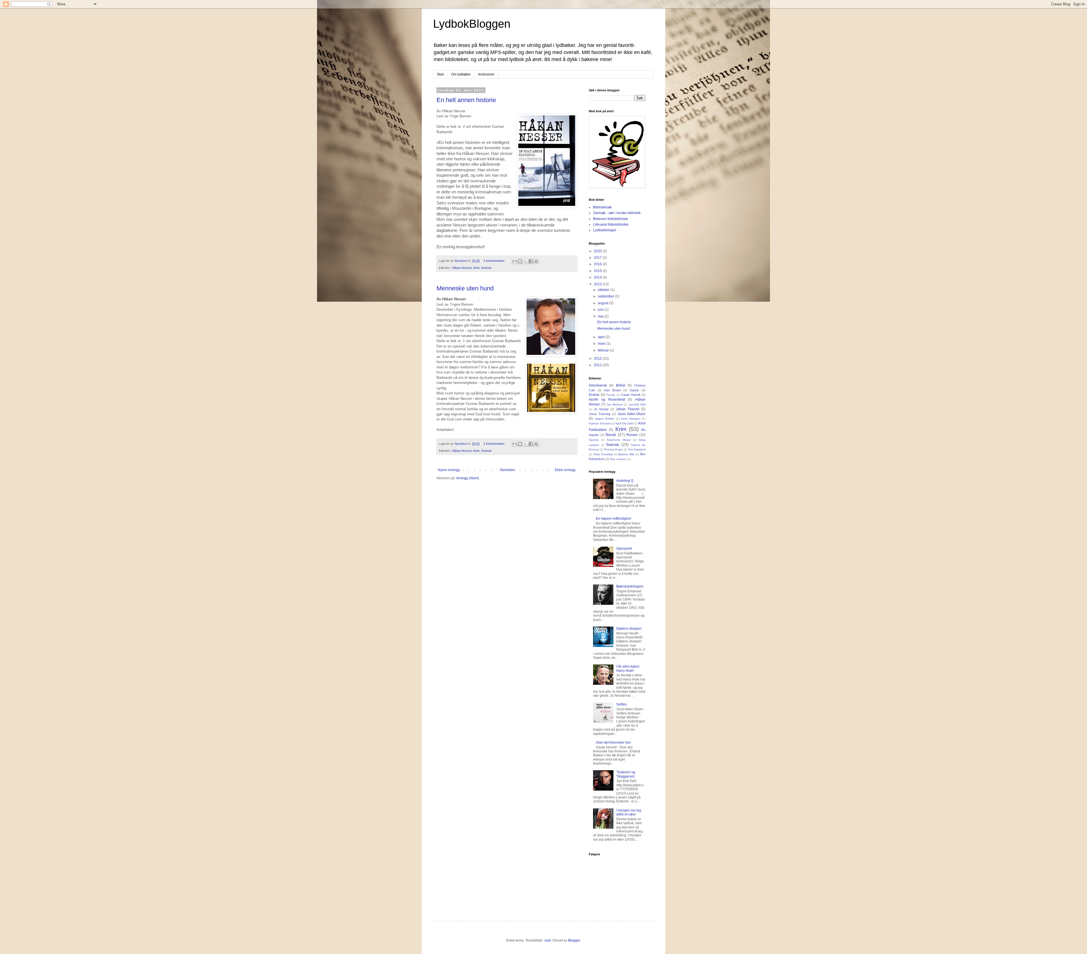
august (603, 303)
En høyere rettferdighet (613, 519)
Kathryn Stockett (600, 423)
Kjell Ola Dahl (624, 423)
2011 (598, 365)
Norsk (610, 434)
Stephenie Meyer (618, 439)
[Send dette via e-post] (514, 261)
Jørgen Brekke (605, 418)
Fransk (610, 394)
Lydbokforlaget (604, 230)
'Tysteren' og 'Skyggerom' (625, 774)
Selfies (621, 704)
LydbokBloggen (471, 24)
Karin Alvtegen (631, 418)
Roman (632, 435)
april (601, 337)
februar (604, 350)
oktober (604, 290)
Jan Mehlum (615, 404)
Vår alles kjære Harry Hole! (627, 668)
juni (601, 310)
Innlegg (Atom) (467, 478)
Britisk (620, 385)
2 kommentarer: (494, 260)
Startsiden (507, 470)
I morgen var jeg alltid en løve (628, 812)
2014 (598, 277)
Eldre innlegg (565, 470)
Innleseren (486, 74)
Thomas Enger (613, 449)
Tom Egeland (636, 449)
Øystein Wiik (626, 454)
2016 (598, 264)
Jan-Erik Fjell (637, 404)
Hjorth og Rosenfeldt (607, 400)
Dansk (634, 390)
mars (602, 344)
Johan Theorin (627, 409)
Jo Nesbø (601, 409)
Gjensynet (624, 549)
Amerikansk (598, 385)
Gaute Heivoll (630, 394)
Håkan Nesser (462, 267)
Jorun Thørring (599, 414)
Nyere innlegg (449, 470)
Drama (594, 395)
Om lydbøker (461, 74)
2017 (598, 258)
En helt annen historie (466, 99)
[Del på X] (525, 261)
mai (601, 316)
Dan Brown (612, 390)
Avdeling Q (624, 481)
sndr (547, 940)
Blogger (574, 940)
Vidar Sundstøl (603, 454)
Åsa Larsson (618, 459)
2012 (598, 359)
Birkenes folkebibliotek (610, 219)
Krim (476, 267)
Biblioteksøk (602, 207)
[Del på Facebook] (531, 261)
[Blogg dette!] (520, 261)
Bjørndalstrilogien (629, 586)
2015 (598, 271)
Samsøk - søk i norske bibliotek (617, 213)
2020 (598, 251)
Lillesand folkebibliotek (610, 224)
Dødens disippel (628, 629)
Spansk (594, 439)
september (606, 296)
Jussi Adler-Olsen (631, 414)
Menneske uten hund (465, 288)
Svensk (486, 267)
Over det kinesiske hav (613, 742)
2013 (598, 284)
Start (440, 74)
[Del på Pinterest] (536, 261)
